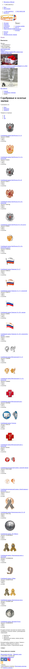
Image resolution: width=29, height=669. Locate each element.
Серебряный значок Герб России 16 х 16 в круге (13, 224)
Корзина (6, 12)
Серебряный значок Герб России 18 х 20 (11, 180)
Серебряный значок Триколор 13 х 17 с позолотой (14, 290)
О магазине (7, 26)
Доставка (6, 23)
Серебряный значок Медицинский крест (11, 401)
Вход (5, 7)
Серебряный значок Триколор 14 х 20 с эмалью (13, 312)
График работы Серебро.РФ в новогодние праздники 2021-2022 (12, 52)
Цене (5, 107)
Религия (6, 31)
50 (4, 117)
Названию (6, 108)
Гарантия (6, 24)
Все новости (4, 88)
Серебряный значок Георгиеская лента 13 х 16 (13, 512)
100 (5, 118)
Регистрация (7, 8)
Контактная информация (7, 657)
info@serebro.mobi (5, 49)
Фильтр (3, 37)
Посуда (17, 27)
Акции (5, 33)
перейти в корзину (8, 667)
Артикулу (6, 110)
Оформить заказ (17, 654)
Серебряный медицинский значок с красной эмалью (14, 467)
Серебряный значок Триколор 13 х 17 (10, 269)
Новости (3, 50)
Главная (6, 91)
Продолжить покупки (6, 654)
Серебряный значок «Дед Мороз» (9, 533)
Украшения (18, 29)
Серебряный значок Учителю (8, 423)
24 (4, 115)
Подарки (17, 30)
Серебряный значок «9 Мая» (8, 578)
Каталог (17, 23)
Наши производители (9, 28)
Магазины (9, 2)
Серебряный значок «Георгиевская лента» (12, 600)
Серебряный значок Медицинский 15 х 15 (12, 357)
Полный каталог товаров (10, 34)
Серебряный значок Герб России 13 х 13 (11, 135)
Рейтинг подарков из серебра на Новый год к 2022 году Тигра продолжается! (14, 66)
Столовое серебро (20, 26)
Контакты (6, 27)
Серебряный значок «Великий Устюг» (11, 621)
